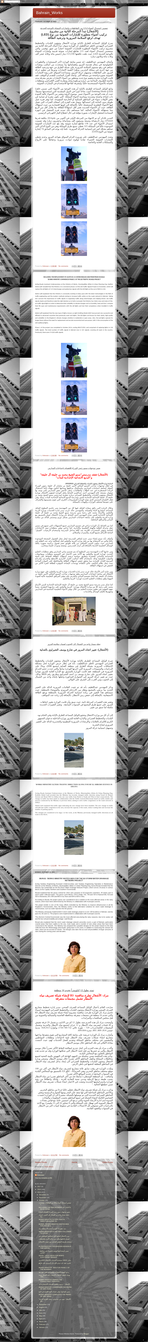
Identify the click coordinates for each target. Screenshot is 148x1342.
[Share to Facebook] (79, 266)
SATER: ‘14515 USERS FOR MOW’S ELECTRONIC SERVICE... (51, 1256)
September (43, 1304)
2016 (39, 1189)
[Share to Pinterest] (81, 266)
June (41, 1313)
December (43, 1195)
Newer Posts (41, 1162)
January (42, 1327)
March (41, 1321)
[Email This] (73, 266)
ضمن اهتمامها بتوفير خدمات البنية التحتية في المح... (55, 1292)
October (42, 1200)
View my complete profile (43, 1178)
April (41, 1319)
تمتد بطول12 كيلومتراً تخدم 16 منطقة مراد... (53, 1229)
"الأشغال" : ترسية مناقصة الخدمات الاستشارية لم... (55, 1284)
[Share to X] (77, 266)
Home (74, 1162)
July (40, 1310)
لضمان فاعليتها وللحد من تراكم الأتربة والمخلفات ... (55, 1239)
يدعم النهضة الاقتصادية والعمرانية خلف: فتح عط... (54, 1272)
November (43, 1197)
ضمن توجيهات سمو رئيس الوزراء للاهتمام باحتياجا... (55, 1212)
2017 (39, 1186)
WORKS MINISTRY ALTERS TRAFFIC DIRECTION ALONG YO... (52, 1220)
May (40, 1316)
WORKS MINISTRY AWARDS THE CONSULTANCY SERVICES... (50, 1280)
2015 (39, 1192)
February (42, 1324)
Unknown (40, 1175)
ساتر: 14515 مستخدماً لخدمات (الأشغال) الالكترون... (55, 1260)
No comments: (64, 266)
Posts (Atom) (48, 1167)
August (41, 1307)
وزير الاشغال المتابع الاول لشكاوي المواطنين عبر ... (55, 1236)
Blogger (86, 1334)
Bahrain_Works (49, 12)
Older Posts (107, 1162)
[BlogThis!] (75, 266)
